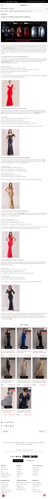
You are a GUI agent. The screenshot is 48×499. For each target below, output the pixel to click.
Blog (33, 488)
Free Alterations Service (37, 484)
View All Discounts (20, 488)
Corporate (19, 471)
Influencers (19, 475)
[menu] (1, 5)
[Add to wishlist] (1, 329)
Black (21, 262)
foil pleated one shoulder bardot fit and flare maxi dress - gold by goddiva (24, 381)
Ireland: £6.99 (3, 488)
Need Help (3, 465)
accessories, (10, 170)
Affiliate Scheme (20, 473)
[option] (12, 1)
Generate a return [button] (30, 460)
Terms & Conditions (4, 476)
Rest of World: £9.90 (5, 489)
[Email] (13, 425)
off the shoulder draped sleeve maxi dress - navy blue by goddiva (8, 351)
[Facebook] (1, 425)
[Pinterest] (6, 425)
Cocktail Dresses (36, 469)
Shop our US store (36, 489)
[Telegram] (11, 425)
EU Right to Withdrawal (37, 491)
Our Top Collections (37, 465)
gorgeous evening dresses (9, 47)
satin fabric (37, 112)
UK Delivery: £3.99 (4, 484)
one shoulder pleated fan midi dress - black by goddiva (7, 381)
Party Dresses (35, 471)
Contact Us (3, 467)
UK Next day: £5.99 (4, 486)
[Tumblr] (8, 425)
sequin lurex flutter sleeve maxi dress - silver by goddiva (8, 411)
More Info (19, 465)
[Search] (47, 8)
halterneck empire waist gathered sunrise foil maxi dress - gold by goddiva (39, 381)
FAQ (2, 471)
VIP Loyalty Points (36, 486)
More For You (36, 480)
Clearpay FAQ (19, 486)
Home (1, 11)
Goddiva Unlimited (4, 482)
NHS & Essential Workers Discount (23, 482)
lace (24, 263)
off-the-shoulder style (6, 61)
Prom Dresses (35, 473)
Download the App (36, 482)
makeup (10, 67)
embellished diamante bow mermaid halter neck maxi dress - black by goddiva (39, 352)
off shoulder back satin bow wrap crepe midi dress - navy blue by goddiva (24, 411)
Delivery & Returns (4, 469)
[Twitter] (3, 425)
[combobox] (22, 8)
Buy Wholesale (19, 469)
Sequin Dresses (35, 475)
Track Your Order (18, 460)
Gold (44, 159)
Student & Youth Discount (22, 484)
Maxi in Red (21, 213)
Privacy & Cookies (4, 473)
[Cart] (45, 5)
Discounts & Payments (22, 480)
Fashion (6, 11)
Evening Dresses (36, 467)
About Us (18, 467)
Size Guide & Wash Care (5, 475)
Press (18, 476)
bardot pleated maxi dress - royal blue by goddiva (24, 352)
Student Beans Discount (21, 489)
